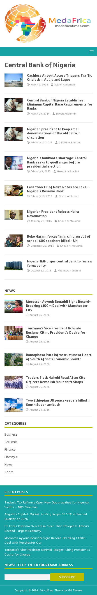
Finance (10, 450)
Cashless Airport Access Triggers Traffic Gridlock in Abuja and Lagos (59, 77)
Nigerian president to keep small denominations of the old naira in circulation (54, 133)
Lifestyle (11, 457)
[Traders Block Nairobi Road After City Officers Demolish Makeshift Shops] (14, 386)
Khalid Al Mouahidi (69, 221)
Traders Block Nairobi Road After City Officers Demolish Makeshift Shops (55, 379)
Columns (11, 442)
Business (11, 434)
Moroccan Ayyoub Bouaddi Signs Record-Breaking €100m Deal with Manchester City (58, 305)
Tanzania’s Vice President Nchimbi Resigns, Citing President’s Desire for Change (55, 332)
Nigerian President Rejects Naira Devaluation (53, 213)
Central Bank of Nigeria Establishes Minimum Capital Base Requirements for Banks (59, 104)
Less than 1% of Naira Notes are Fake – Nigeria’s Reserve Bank (58, 189)
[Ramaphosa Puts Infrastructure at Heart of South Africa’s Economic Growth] (14, 364)
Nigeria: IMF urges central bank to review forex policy (59, 263)
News (10, 291)
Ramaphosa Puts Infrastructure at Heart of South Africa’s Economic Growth (58, 356)
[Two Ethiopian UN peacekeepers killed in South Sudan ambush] (14, 409)
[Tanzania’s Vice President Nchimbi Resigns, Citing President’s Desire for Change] (14, 337)
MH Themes (75, 590)
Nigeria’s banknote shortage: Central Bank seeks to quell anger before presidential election (57, 162)
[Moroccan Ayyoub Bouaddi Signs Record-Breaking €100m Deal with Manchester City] (14, 310)
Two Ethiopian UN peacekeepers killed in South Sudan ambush (58, 402)
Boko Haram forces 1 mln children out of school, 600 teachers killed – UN (58, 238)
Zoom (9, 472)
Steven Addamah (64, 84)
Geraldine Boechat (70, 142)
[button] (91, 51)
